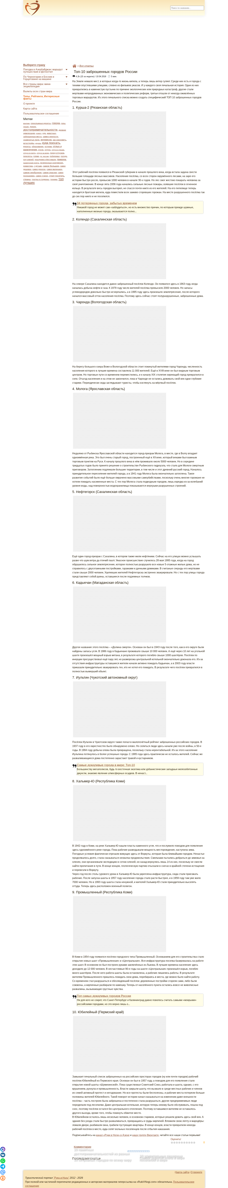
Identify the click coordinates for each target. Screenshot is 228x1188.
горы (63, 123)
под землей (28, 160)
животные (51, 133)
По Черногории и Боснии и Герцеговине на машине (38, 78)
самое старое (42, 176)
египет (38, 133)
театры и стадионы (40, 179)
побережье (55, 156)
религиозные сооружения (51, 163)
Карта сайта (30, 108)
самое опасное (50, 172)
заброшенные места (32, 137)
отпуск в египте (29, 153)
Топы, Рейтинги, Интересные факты (41, 97)
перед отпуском (57, 153)
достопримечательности (40, 129)
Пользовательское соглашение (41, 113)
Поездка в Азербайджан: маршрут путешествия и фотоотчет (43, 70)
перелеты (27, 156)
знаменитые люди (31, 140)
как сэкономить (59, 140)
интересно (46, 139)
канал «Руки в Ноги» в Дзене (113, 1135)
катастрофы (28, 143)
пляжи (36, 156)
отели (40, 150)
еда (44, 133)
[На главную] (32, 8)
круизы (38, 143)
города (56, 123)
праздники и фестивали (45, 160)
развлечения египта (31, 163)
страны (27, 179)
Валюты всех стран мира (37, 91)
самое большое (51, 166)
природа (61, 159)
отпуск (47, 150)
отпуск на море (43, 153)
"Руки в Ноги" (61, 1178)
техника (53, 179)
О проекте (29, 103)
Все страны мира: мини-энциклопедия (37, 85)
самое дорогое (38, 169)
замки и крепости (50, 137)
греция (26, 127)
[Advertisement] (114, 39)
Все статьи (86, 66)
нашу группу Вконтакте (145, 1135)
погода (64, 156)
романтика (28, 166)
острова (48, 146)
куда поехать (51, 143)
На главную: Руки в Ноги (74, 66)
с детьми (38, 166)
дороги (33, 127)
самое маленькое (54, 169)
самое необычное (32, 172)
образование (37, 146)
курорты (27, 146)
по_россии (44, 156)
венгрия (26, 123)
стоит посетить (56, 176)
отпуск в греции (58, 150)
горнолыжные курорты (41, 123)
